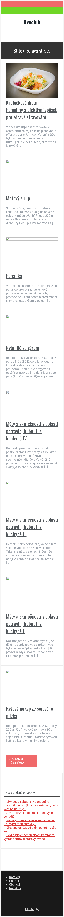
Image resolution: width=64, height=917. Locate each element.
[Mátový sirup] (32, 162)
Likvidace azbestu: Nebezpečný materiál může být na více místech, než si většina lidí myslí (32, 805)
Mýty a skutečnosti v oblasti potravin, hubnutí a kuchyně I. (32, 623)
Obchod (14, 884)
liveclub (32, 22)
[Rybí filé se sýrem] (32, 317)
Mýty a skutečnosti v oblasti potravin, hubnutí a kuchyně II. (32, 527)
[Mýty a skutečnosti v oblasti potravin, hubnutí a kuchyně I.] (32, 579)
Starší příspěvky (16, 761)
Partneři (14, 881)
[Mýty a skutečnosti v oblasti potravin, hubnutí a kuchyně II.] (32, 483)
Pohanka (14, 275)
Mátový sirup (18, 198)
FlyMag (30, 909)
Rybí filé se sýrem (22, 347)
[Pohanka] (32, 239)
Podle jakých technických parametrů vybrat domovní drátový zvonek (29, 837)
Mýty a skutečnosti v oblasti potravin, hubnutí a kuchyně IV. (32, 431)
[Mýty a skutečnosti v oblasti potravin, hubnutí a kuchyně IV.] (32, 393)
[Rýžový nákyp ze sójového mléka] (32, 672)
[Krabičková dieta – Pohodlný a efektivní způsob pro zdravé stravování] (32, 97)
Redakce (15, 888)
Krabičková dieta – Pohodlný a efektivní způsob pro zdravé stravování (31, 110)
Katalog (14, 877)
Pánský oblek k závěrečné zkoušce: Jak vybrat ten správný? (29, 822)
